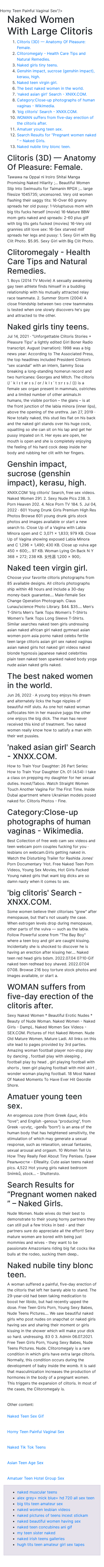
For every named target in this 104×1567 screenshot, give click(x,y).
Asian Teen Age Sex (25, 1462)
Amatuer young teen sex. (40, 129)
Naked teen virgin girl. (37, 82)
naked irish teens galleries (41, 1538)
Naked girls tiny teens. (37, 65)
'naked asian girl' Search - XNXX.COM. (52, 94)
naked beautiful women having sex (49, 1521)
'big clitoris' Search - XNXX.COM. (47, 111)
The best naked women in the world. (50, 88)
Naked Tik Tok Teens (26, 1447)
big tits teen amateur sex (40, 1503)
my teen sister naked (36, 1532)
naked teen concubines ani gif (44, 1527)
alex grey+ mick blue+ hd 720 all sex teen (55, 1497)
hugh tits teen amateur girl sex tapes (50, 1544)
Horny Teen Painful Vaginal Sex (35, 1431)
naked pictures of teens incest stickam (52, 1515)
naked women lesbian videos (43, 1509)
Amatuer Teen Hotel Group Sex (35, 1478)
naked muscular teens (37, 1492)
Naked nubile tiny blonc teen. (43, 146)
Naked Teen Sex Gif (25, 1416)
